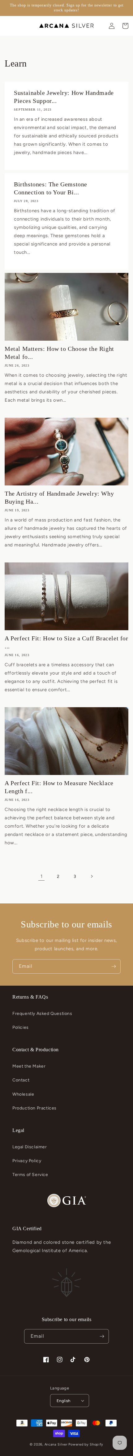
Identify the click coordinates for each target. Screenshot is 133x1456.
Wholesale (23, 1094)
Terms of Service (30, 1174)
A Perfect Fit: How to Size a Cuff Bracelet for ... (66, 642)
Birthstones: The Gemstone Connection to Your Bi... (50, 188)
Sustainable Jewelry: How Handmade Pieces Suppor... (64, 96)
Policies (20, 1027)
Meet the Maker (28, 1066)
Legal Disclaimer (29, 1147)
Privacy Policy (26, 1160)
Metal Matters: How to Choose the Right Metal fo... (59, 352)
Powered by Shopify (85, 1444)
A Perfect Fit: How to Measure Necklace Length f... (59, 787)
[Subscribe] (113, 966)
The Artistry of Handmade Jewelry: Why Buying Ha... (59, 497)
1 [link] (42, 876)
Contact (20, 1080)
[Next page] (91, 876)
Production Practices (34, 1108)
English (64, 1400)
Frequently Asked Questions (42, 1013)
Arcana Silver (56, 1444)
